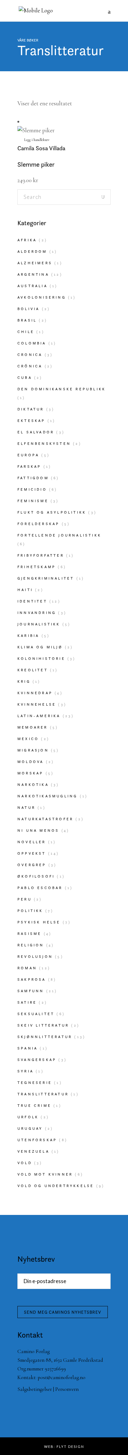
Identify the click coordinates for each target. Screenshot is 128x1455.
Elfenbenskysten (44, 443)
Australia (32, 285)
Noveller (31, 841)
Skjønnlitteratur (44, 1036)
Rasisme (29, 933)
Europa (28, 455)
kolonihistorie (41, 658)
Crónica (29, 366)
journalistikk (38, 624)
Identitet (32, 601)
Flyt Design (70, 1446)
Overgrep (31, 864)
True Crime (34, 1105)
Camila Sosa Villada (41, 148)
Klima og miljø (40, 647)
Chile (25, 331)
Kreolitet (32, 670)
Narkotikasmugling (47, 796)
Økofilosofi (36, 876)
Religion (30, 945)
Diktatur (30, 409)
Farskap (29, 466)
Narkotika (33, 784)
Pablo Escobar (40, 887)
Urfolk (28, 1117)
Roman (27, 968)
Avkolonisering (41, 297)
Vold (24, 1162)
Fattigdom (33, 478)
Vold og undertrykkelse (55, 1185)
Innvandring (36, 612)
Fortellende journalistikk (59, 535)
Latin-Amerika (39, 715)
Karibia (28, 635)
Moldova (30, 761)
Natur (26, 807)
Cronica (29, 354)
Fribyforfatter (40, 555)
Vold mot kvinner (45, 1174)
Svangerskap (36, 1059)
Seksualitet (35, 1013)
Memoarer (32, 727)
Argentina (33, 274)
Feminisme (32, 500)
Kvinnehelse (36, 704)
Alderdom (32, 251)
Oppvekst (31, 853)
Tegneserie (34, 1082)
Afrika (27, 240)
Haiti (25, 589)
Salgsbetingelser (34, 1389)
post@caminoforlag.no (61, 1377)
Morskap (30, 773)
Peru (24, 899)
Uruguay (30, 1128)
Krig (23, 681)
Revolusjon (35, 956)
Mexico (28, 738)
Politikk (30, 910)
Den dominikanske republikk (61, 389)
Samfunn (30, 990)
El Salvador (35, 432)
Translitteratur (43, 1094)
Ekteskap (31, 420)
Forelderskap (38, 523)
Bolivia (28, 308)
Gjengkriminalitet (45, 578)
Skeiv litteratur (43, 1025)
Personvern (67, 1389)
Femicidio (32, 489)
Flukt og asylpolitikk (51, 512)
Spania (27, 1048)
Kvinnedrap (35, 692)
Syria (25, 1071)
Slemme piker (36, 164)
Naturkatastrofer (45, 819)
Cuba (24, 377)
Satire (27, 1002)
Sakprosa (31, 979)
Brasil (27, 320)
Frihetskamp (36, 566)
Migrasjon (33, 750)
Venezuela (33, 1151)
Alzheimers (34, 263)
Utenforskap (37, 1139)
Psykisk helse (39, 922)
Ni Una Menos (38, 830)
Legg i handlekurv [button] (36, 140)
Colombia (31, 343)
